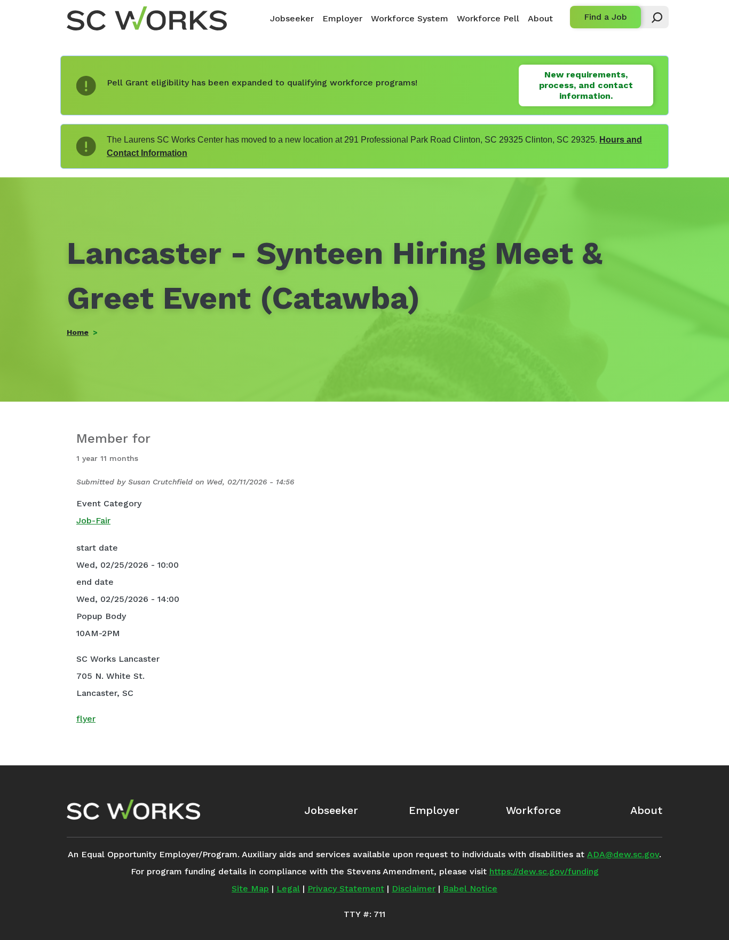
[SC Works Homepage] (133, 810)
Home (78, 332)
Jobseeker (292, 18)
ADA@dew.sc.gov (623, 854)
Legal (288, 888)
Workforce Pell (488, 18)
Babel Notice (470, 888)
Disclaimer (413, 888)
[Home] (147, 18)
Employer (342, 18)
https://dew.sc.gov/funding (544, 871)
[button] (652, 17)
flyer (86, 719)
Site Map (250, 888)
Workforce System (409, 18)
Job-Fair (93, 520)
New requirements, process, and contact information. (586, 85)
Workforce (533, 810)
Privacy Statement (345, 888)
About (540, 18)
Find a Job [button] (605, 17)
